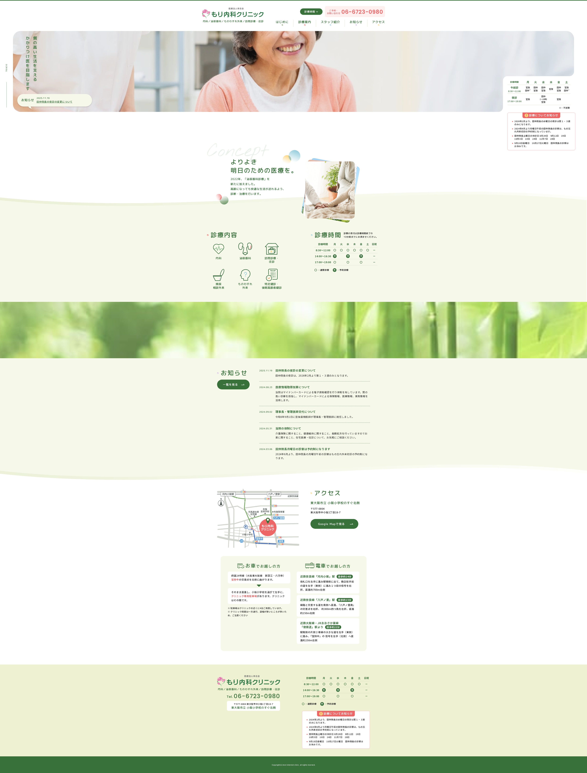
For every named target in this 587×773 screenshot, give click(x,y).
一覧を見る (230, 384)
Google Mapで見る (331, 524)
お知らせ (356, 22)
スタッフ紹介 (330, 22)
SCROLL (6, 68)
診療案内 (304, 22)
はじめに (282, 22)
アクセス (378, 22)
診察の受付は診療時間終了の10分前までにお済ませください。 (361, 235)
